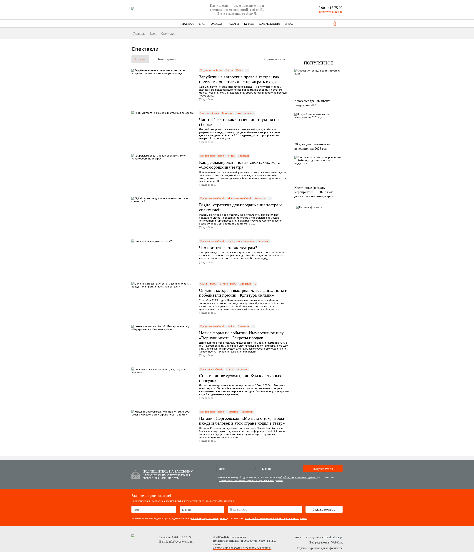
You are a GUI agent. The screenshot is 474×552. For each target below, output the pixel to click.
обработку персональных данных (298, 477)
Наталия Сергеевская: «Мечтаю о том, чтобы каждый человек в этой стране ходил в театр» (242, 420)
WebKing (337, 542)
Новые (140, 59)
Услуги (233, 23)
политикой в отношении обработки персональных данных (251, 480)
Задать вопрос (324, 509)
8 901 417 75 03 (330, 8)
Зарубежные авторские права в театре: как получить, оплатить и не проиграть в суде (239, 79)
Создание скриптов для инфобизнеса (319, 548)
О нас (289, 23)
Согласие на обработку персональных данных (242, 547)
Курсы (249, 23)
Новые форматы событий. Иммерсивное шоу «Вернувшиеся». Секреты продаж (241, 335)
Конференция (269, 23)
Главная (187, 23)
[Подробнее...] (207, 99)
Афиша (216, 23)
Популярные (166, 59)
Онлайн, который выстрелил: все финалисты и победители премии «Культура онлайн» (243, 292)
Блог (202, 23)
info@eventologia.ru (330, 11)
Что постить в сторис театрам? (228, 247)
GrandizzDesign (333, 537)
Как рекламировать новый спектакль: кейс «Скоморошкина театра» (239, 164)
